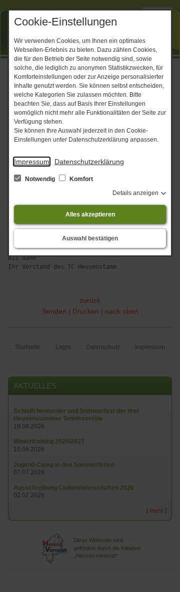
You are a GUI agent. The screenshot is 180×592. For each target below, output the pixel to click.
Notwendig (40, 179)
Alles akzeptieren (90, 214)
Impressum (32, 162)
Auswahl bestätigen (90, 238)
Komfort (80, 179)
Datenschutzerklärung (89, 162)
